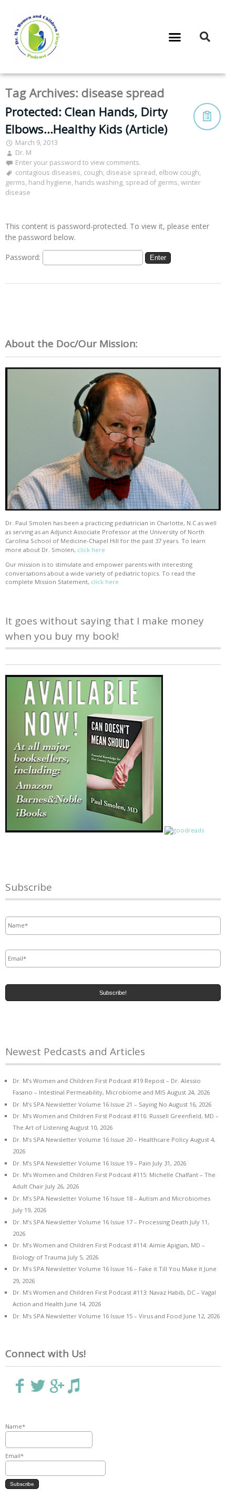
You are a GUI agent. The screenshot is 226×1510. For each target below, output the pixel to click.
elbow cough (179, 172)
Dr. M (23, 152)
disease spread (131, 172)
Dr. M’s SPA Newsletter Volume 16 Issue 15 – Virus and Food (97, 1316)
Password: (24, 257)
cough (93, 172)
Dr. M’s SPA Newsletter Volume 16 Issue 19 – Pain (82, 1163)
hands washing (98, 182)
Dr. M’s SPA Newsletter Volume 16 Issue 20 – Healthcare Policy (101, 1139)
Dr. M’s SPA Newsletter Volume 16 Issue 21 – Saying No (90, 1104)
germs (15, 182)
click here (91, 550)
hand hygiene (49, 182)
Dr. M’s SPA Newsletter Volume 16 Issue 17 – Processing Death (100, 1222)
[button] (175, 37)
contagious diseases (47, 172)
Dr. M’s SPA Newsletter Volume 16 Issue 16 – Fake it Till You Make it (107, 1269)
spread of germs (152, 182)
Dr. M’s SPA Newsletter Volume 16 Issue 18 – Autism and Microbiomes (111, 1198)
